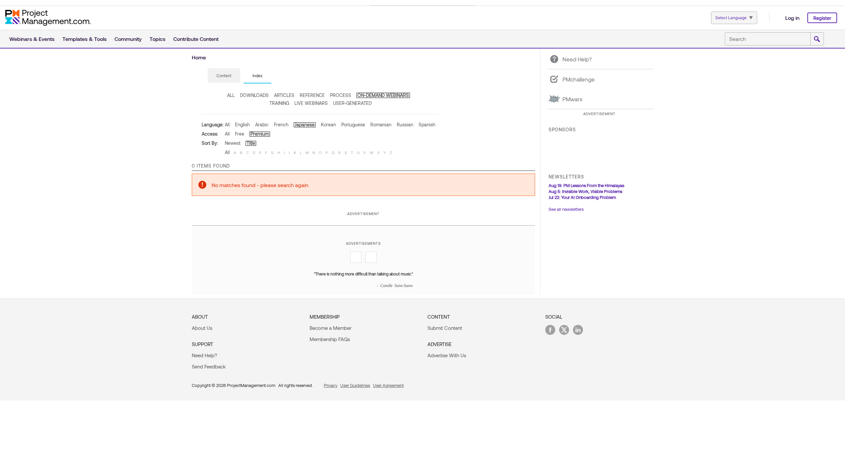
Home (199, 57)
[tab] (224, 75)
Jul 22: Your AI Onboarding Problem (582, 197)
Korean (328, 124)
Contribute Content (196, 39)
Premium (260, 134)
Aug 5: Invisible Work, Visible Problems (585, 191)
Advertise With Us (446, 355)
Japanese (305, 124)
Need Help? (204, 355)
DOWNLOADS (254, 95)
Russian (405, 124)
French (281, 124)
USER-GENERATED (352, 103)
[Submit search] (817, 39)
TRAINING (279, 103)
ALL (231, 95)
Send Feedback (209, 366)
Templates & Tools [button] (84, 39)
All (227, 124)
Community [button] (128, 39)
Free (239, 134)
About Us (202, 328)
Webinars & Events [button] (31, 39)
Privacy (330, 385)
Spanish (427, 124)
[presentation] (224, 75)
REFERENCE (312, 95)
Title (251, 143)
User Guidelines (355, 385)
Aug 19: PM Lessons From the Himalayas (586, 185)
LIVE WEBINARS (311, 103)
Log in (792, 18)
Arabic (262, 124)
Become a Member (331, 328)
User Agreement (388, 385)
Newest (232, 143)
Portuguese (353, 124)
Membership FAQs (330, 339)
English (242, 124)
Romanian (380, 124)
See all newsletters (566, 209)
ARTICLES (284, 95)
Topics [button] (157, 39)
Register (822, 18)
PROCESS (340, 95)
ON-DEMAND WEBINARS (383, 95)
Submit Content (444, 328)
